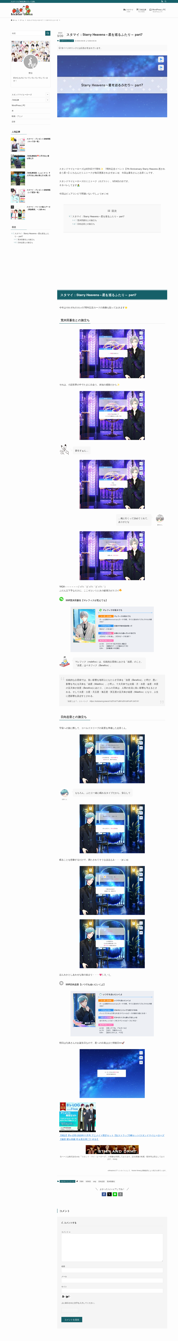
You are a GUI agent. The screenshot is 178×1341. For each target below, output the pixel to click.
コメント (65, 1231)
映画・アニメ (17, 116)
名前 (63, 1266)
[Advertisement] (112, 139)
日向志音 (101, 1181)
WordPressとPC (18, 105)
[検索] (165, 1)
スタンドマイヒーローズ (22, 94)
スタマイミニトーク (66, 41)
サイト (64, 1286)
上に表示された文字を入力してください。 (78, 1302)
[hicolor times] (22, 10)
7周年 (81, 1181)
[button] (104, 1194)
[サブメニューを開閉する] (47, 94)
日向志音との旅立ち (86, 223)
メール (64, 1276)
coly (94, 1181)
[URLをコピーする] (120, 1194)
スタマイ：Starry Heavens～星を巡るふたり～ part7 (98, 216)
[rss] (162, 1)
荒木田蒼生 (111, 1181)
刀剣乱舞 (15, 100)
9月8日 (88, 1181)
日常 (13, 121)
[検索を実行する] (47, 33)
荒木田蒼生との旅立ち (87, 220)
